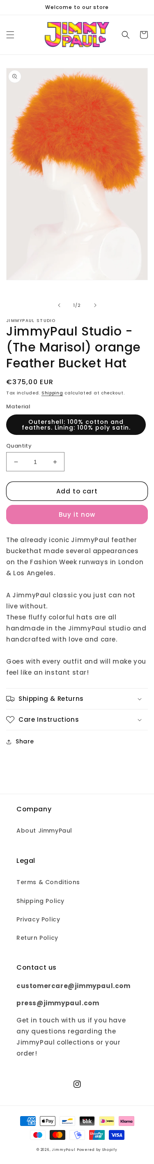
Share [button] (25, 741)
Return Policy (37, 938)
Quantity (19, 446)
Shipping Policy (40, 901)
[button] (10, 35)
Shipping (52, 393)
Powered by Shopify (97, 1149)
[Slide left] (59, 305)
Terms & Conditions (48, 882)
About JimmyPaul (44, 830)
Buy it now (77, 514)
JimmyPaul (63, 1149)
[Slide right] (95, 305)
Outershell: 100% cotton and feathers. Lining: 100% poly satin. (76, 425)
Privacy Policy (38, 919)
